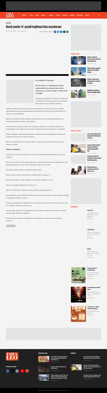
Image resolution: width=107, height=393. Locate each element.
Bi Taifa (58, 15)
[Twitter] (12, 371)
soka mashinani (11, 226)
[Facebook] (55, 32)
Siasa (31, 15)
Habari (24, 15)
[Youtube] (22, 371)
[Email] (64, 32)
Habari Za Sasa (76, 131)
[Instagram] (27, 371)
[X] (58, 32)
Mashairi (65, 15)
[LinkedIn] (61, 32)
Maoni (37, 15)
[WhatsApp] (67, 32)
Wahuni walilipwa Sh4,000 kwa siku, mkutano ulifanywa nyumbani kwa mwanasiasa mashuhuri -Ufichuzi (59, 377)
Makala (43, 15)
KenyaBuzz (74, 207)
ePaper (87, 15)
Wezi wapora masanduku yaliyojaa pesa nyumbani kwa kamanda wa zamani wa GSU (59, 358)
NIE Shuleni (80, 15)
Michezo (72, 15)
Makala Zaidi (75, 54)
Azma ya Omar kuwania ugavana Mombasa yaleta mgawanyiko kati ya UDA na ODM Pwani (92, 366)
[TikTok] (17, 371)
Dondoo (51, 15)
